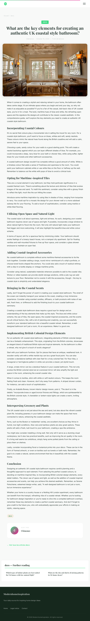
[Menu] (84, 3)
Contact (24, 608)
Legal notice (14, 608)
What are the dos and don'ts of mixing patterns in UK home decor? (66, 574)
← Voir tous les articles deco (18, 545)
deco (12, 16)
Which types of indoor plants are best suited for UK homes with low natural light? (23, 574)
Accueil (6, 16)
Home (6, 608)
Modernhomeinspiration (17, 594)
